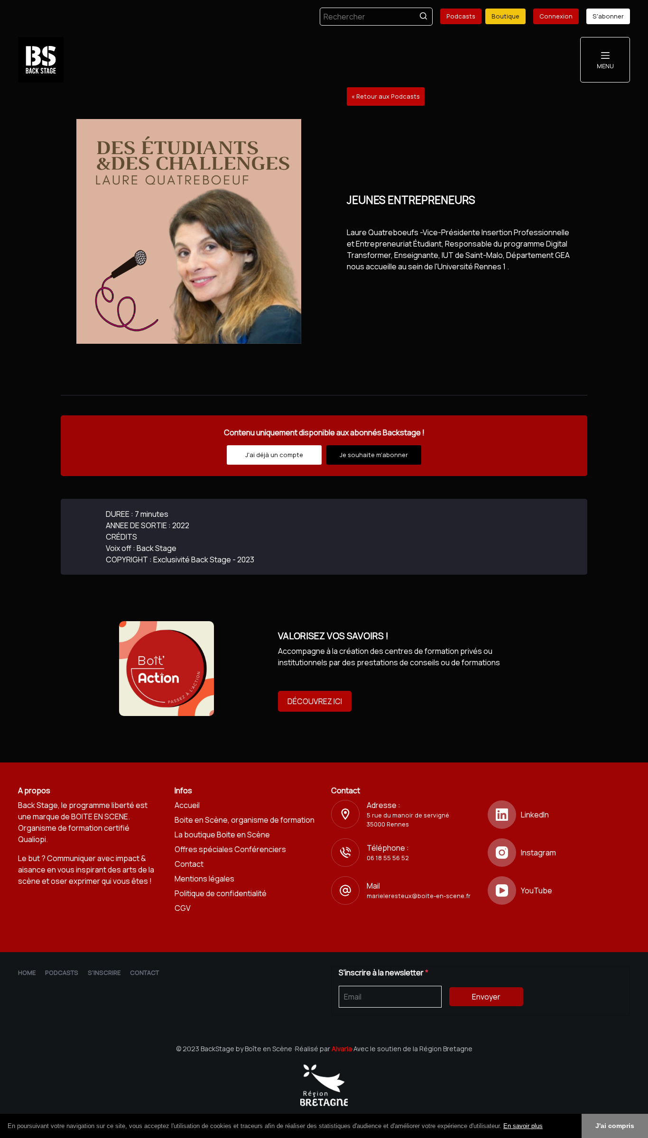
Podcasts (460, 16)
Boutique (505, 16)
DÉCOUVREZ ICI (314, 701)
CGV (183, 908)
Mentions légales (204, 878)
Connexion (556, 16)
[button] (546, 1126)
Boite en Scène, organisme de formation (245, 820)
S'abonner (608, 16)
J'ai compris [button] (614, 1125)
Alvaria (342, 1048)
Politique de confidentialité (221, 893)
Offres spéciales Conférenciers (230, 849)
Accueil (187, 805)
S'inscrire (104, 972)
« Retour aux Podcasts (386, 96)
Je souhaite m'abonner (374, 454)
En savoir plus (523, 1125)
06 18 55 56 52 (388, 858)
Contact (189, 864)
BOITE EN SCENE (99, 816)
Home (27, 972)
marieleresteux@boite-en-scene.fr (419, 895)
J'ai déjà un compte (274, 454)
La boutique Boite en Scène (222, 834)
